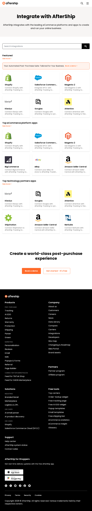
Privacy (8, 495)
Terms (17, 495)
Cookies (38, 495)
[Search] (82, 3)
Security (27, 495)
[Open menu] (88, 3)
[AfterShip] (10, 3)
